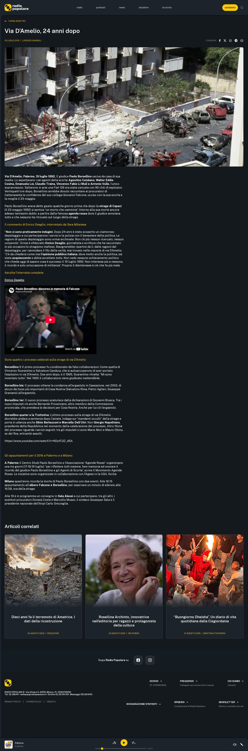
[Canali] (241, 744)
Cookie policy (33, 702)
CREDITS (51, 702)
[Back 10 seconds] (114, 742)
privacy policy (13, 702)
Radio (79, 7)
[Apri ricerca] (242, 7)
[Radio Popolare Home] (17, 7)
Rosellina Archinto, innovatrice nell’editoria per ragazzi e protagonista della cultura (124, 621)
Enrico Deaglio (14, 280)
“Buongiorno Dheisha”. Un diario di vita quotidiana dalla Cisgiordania (205, 619)
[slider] (102, 748)
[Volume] (235, 744)
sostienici (230, 7)
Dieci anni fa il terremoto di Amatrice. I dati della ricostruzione (43, 619)
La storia (167, 7)
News (122, 7)
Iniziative (144, 7)
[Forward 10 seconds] (133, 742)
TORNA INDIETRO (17, 21)
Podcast (100, 7)
